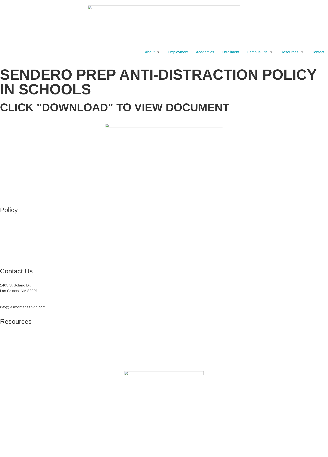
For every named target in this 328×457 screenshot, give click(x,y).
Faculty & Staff (12, 336)
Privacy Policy (11, 360)
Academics (205, 52)
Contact (317, 52)
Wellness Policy (13, 249)
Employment (178, 52)
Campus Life (257, 52)
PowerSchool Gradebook (20, 352)
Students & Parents (16, 327)
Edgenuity (8, 344)
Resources (289, 52)
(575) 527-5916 (12, 299)
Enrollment (230, 52)
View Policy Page (14, 216)
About (150, 52)
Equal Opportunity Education (23, 224)
